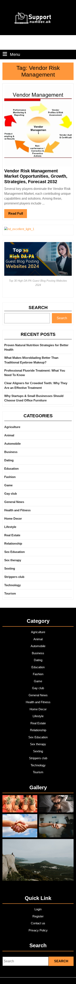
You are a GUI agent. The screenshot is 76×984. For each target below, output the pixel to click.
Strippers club (14, 577)
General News (14, 502)
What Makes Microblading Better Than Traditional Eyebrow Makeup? (31, 360)
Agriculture (12, 427)
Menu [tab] (15, 54)
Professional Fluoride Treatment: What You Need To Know (34, 373)
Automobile (12, 443)
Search (38, 307)
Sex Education (14, 552)
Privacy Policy (38, 930)
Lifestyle (10, 527)
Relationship (13, 543)
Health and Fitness (17, 510)
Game (8, 485)
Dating (9, 460)
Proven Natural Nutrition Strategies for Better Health (36, 347)
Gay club (10, 493)
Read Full (17, 215)
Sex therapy (12, 560)
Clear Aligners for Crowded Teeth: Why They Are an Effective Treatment (35, 385)
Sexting (9, 568)
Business (10, 452)
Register (38, 916)
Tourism (10, 593)
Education (11, 468)
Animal (9, 435)
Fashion (10, 477)
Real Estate (12, 535)
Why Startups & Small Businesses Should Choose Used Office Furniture (33, 398)
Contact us (38, 923)
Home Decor (13, 518)
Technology (12, 585)
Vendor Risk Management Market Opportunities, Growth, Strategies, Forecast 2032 (35, 176)
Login (38, 909)
